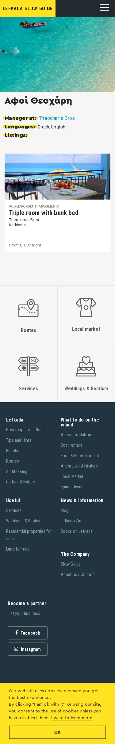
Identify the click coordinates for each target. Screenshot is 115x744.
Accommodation (76, 434)
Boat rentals (71, 445)
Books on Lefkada (77, 531)
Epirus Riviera (73, 486)
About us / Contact (78, 574)
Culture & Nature (20, 481)
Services (14, 510)
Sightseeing (16, 471)
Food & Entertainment (80, 455)
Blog (65, 510)
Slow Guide (71, 564)
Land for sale (18, 549)
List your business (24, 613)
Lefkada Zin (71, 520)
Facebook (30, 633)
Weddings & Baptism (24, 520)
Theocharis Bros (57, 118)
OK (57, 732)
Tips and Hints (19, 440)
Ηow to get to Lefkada (26, 429)
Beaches (13, 450)
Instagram (30, 649)
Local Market (72, 476)
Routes (12, 461)
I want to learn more (72, 718)
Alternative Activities (79, 466)
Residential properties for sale (29, 535)
